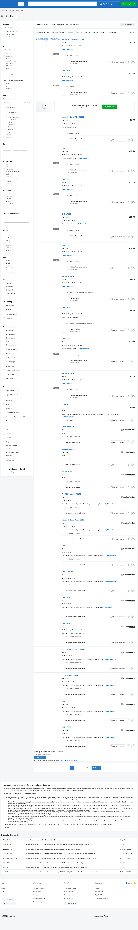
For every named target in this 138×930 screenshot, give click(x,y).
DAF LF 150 (66, 701)
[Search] (30, 4)
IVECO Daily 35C (8, 849)
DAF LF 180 (66, 70)
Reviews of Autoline (39, 898)
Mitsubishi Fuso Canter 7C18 (73, 520)
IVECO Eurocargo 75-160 (71, 494)
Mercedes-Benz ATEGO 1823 (73, 117)
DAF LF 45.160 (67, 572)
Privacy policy (37, 891)
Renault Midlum (68, 427)
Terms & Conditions (39, 888)
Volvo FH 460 (7, 844)
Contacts (4, 895)
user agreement (72, 760)
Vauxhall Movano (68, 449)
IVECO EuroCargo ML (10, 872)
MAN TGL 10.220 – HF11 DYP (73, 39)
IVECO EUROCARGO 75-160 (73, 649)
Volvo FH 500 (7, 840)
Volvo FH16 (6, 863)
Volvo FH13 (6, 867)
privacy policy (60, 760)
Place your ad (110, 106)
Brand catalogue (38, 902)
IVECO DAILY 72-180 (70, 675)
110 (87, 768)
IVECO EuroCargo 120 (10, 858)
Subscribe (40, 757)
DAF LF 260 (66, 307)
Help (3, 891)
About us (4, 888)
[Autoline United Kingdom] (9, 4)
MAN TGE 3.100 (68, 471)
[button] (128, 62)
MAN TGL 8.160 (68, 276)
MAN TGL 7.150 (68, 373)
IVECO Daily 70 (8, 853)
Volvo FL (65, 404)
